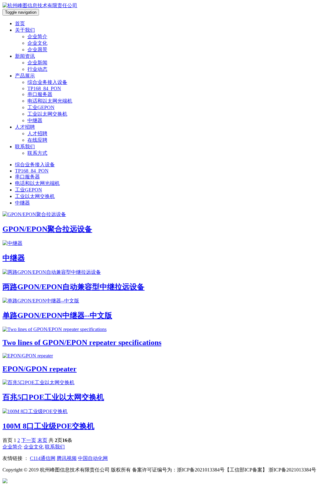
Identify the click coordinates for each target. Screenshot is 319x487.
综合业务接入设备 (47, 82)
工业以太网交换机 (47, 114)
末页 (42, 440)
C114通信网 (42, 458)
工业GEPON (41, 107)
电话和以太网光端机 (49, 100)
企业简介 (37, 36)
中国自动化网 (93, 458)
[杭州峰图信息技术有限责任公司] (39, 5)
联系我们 (25, 146)
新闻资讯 (25, 56)
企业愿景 (37, 49)
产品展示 (25, 75)
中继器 (34, 120)
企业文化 (37, 43)
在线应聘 (37, 140)
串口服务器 (39, 94)
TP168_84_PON (44, 88)
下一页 (28, 440)
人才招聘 (25, 127)
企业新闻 (37, 62)
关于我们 (25, 30)
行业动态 (37, 69)
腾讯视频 (67, 458)
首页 (20, 23)
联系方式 (37, 153)
